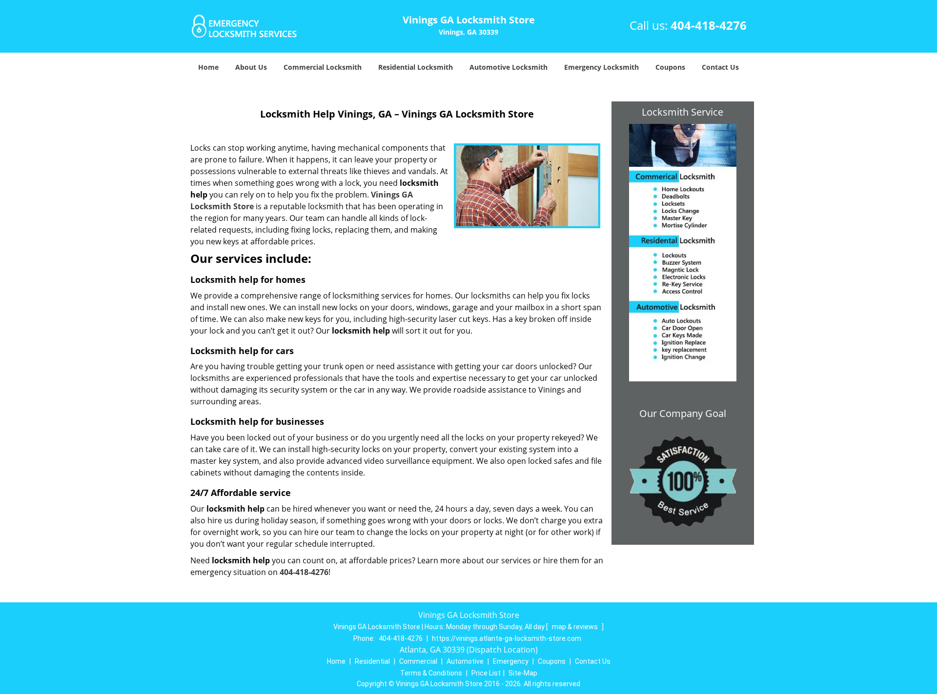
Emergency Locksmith (601, 67)
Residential (372, 661)
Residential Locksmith (415, 67)
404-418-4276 (709, 25)
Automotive (465, 661)
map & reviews (575, 627)
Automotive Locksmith (508, 67)
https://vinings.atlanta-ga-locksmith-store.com (506, 638)
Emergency (511, 661)
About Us (251, 67)
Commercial (418, 661)
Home (208, 67)
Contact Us (720, 67)
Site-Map (523, 673)
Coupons (670, 67)
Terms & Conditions (431, 673)
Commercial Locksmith (323, 67)
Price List (486, 673)
